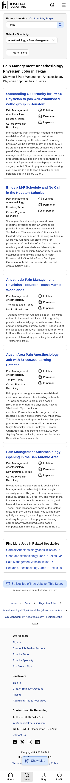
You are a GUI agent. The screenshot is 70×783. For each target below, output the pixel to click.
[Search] (60, 25)
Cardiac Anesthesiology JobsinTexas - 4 (33, 550)
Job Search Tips (22, 666)
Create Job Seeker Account (29, 648)
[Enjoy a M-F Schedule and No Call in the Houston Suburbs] (35, 226)
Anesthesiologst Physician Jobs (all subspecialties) (33, 610)
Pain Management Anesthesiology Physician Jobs (33, 616)
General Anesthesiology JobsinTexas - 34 (34, 556)
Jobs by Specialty (23, 660)
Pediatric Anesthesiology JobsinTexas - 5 (34, 567)
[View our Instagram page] (30, 742)
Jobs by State (21, 654)
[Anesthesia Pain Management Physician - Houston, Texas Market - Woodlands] (35, 310)
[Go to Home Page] (14, 5)
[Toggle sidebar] (64, 5)
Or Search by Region (41, 18)
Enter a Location (16, 18)
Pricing (17, 694)
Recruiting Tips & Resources (29, 700)
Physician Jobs (47, 603)
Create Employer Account (28, 688)
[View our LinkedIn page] (37, 742)
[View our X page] (22, 742)
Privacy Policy (50, 763)
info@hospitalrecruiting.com (29, 722)
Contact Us (19, 734)
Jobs (27, 603)
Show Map (38, 760)
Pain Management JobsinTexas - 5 (29, 561)
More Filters (20, 52)
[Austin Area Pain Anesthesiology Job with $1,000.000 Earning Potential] (35, 396)
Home (13, 603)
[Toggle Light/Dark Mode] (52, 5)
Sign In (17, 642)
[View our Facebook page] (15, 742)
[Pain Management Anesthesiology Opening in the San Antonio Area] (35, 488)
